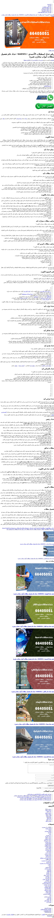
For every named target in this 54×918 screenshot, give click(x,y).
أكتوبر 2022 (48, 815)
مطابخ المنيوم (48, 888)
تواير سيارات (48, 850)
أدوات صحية (48, 828)
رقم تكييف (48, 862)
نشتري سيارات (47, 896)
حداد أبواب (40, 528)
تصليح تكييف (48, 843)
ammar (52, 60)
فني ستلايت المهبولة (46, 11)
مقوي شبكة (48, 891)
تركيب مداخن (48, 842)
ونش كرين (48, 902)
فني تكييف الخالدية (46, 7)
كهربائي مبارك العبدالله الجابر (44, 12)
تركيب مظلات (51, 528)
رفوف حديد (32, 365)
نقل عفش (49, 899)
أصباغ (50, 830)
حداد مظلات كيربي (28, 529)
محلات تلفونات (47, 887)
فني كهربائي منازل (47, 879)
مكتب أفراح (48, 892)
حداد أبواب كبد (35, 528)
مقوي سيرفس (47, 890)
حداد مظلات (51, 50)
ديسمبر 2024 (48, 809)
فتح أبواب (49, 870)
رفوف (16, 365)
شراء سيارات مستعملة (27, 294)
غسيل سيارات (48, 868)
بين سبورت (48, 835)
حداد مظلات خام (43, 529)
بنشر (50, 834)
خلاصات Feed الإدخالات (45, 909)
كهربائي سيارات (47, 884)
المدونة (49, 5)
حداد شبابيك (10, 528)
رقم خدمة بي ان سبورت (45, 863)
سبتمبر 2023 (48, 810)
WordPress (49, 915)
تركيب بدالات (48, 838)
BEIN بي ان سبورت (46, 827)
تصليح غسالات (48, 846)
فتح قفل (36, 296)
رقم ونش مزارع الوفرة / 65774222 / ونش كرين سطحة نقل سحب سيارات (34, 797)
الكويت (43, 914)
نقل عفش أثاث (47, 900)
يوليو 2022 (49, 817)
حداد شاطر (24, 528)
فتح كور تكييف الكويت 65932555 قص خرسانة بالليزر (39, 794)
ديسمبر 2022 (48, 813)
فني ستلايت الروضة (46, 8)
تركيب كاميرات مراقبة (46, 298)
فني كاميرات (48, 878)
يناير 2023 (49, 811)
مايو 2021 (49, 818)
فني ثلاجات (48, 874)
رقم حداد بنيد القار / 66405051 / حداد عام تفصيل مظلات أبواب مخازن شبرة (33, 626)
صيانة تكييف (48, 867)
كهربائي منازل (45, 299)
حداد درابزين (48, 852)
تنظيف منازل (48, 848)
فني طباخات (48, 876)
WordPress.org (48, 912)
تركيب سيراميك (47, 840)
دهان (3, 118)
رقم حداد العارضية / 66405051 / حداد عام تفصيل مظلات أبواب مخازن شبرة (33, 756)
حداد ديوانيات (48, 855)
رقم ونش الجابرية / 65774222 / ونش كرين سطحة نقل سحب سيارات (35, 799)
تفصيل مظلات (45, 528)
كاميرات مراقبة (23, 298)
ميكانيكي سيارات (47, 894)
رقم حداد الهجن (47, 85)
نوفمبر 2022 (48, 814)
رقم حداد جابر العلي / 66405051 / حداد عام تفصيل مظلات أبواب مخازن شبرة (33, 691)
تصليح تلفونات (48, 844)
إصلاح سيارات (48, 831)
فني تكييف (48, 872)
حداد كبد (6, 528)
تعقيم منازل (48, 847)
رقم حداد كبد (21, 529)
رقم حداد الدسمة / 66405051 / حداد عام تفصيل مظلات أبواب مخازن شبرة (33, 659)
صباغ (26, 118)
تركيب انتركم (48, 836)
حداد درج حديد (48, 854)
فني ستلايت (48, 295)
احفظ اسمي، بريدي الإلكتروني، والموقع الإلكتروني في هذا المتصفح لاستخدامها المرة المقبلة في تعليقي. (28, 783)
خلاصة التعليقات (47, 910)
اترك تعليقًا (26, 60)
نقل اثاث (49, 898)
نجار (50, 292)
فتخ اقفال (49, 871)
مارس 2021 (48, 821)
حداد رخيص (29, 528)
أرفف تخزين (4, 412)
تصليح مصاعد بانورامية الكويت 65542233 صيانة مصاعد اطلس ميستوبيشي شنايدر (32, 795)
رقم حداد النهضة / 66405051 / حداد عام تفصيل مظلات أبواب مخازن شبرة (34, 594)
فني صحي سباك (47, 875)
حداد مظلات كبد (35, 529)
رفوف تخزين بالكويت (46, 365)
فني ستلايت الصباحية (46, 9)
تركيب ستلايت (48, 839)
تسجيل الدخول (47, 908)
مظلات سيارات (14, 529)
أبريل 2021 (48, 819)
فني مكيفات (48, 880)
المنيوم (49, 832)
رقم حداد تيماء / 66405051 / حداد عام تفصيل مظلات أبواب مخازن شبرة (34, 724)
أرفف (52, 414)
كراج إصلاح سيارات (46, 883)
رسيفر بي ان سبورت (46, 860)
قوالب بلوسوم (10, 914)
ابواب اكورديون (26, 291)
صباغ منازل (19, 118)
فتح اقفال (49, 296)
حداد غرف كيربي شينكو (45, 858)
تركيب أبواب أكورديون (45, 291)
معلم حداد (9, 529)
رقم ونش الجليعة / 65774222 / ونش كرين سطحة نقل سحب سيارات (35, 798)
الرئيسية (49, 4)
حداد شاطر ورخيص (17, 528)
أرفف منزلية (21, 365)
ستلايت (49, 864)
